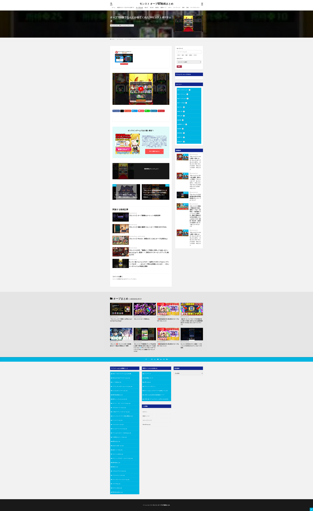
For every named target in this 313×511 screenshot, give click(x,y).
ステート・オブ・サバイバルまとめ (121, 403)
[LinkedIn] (153, 111)
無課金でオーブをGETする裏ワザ (125, 7)
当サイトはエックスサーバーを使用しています (156, 390)
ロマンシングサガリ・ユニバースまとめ (122, 458)
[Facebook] (116, 111)
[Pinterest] (161, 111)
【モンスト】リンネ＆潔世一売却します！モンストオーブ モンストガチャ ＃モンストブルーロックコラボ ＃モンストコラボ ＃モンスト (195, 163)
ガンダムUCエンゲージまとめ (119, 390)
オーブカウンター (195, 7)
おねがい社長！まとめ (118, 445)
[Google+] (127, 111)
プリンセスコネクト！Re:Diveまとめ (121, 433)
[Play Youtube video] (140, 89)
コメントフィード (147, 420)
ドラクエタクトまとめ (118, 424)
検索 (179, 66)
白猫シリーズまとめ (117, 450)
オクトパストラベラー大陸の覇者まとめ (122, 416)
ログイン (127, 279)
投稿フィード (146, 416)
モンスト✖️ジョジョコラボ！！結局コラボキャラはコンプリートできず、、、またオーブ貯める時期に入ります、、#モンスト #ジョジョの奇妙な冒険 (149, 264)
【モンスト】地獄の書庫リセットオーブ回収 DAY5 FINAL (148, 227)
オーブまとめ (139, 7)
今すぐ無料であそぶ (154, 151)
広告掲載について (148, 378)
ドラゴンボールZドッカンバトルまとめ (122, 386)
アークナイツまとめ (117, 420)
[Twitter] (122, 111)
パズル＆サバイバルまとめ (119, 407)
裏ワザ (181, 137)
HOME (112, 39)
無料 (183, 7)
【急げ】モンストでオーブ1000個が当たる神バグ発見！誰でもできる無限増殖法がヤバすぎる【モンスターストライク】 (192, 321)
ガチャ (170, 7)
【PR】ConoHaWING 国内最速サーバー (154, 395)
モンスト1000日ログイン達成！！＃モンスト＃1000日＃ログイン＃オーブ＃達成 (191, 345)
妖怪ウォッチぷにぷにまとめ (119, 399)
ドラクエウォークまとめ (118, 475)
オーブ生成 (183, 102)
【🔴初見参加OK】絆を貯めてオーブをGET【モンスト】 (168, 320)
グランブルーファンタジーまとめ (120, 479)
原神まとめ (115, 466)
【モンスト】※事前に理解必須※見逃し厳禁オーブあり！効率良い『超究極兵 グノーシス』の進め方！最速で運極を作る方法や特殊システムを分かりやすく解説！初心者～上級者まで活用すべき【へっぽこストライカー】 (195, 216)
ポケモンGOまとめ (117, 488)
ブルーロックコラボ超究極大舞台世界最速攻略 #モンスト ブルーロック (195, 197)
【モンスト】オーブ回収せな (141, 319)
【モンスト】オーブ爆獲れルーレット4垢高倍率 (144, 215)
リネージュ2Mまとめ (117, 454)
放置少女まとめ (116, 441)
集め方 (146, 7)
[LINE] (147, 111)
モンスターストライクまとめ (119, 428)
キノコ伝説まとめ (116, 382)
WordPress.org (146, 424)
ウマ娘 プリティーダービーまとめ (121, 411)
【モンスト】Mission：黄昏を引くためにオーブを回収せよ (148, 239)
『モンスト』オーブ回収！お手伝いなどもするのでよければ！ (121, 320)
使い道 (181, 111)
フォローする (151, 171)
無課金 (157, 7)
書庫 (186, 55)
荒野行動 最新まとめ (117, 395)
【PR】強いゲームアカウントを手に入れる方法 (156, 399)
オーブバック (176, 7)
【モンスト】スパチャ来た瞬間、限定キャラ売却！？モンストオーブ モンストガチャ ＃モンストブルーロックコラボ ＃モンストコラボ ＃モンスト (195, 182)
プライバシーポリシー (149, 386)
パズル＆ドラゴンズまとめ (119, 471)
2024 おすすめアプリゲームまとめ (121, 378)
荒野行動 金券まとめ (117, 492)
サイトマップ (147, 373)
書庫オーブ (163, 7)
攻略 (187, 7)
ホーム (113, 7)
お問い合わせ (147, 382)
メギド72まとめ (116, 483)
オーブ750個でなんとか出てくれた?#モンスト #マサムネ (137, 39)
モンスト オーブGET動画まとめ (156, 3)
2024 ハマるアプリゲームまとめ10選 (121, 373)
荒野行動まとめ (116, 462)
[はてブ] (135, 111)
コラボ (195, 55)
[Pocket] (141, 111)
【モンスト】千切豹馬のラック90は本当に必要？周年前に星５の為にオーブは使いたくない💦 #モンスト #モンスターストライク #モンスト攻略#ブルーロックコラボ (145, 347)
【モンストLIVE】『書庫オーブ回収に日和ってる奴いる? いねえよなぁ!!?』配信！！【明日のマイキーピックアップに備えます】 (149, 252)
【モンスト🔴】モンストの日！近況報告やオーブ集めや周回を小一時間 (120, 345)
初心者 (151, 7)
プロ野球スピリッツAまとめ (119, 437)
